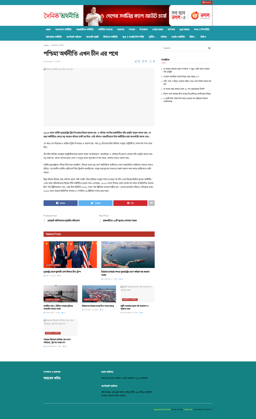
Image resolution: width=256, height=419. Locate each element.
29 (60, 276)
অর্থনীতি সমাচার (105, 29)
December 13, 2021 (52, 61)
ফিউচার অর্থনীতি (110, 36)
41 (142, 313)
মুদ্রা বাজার (184, 29)
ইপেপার (208, 3)
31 (64, 313)
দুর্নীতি (151, 36)
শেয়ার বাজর (157, 29)
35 (122, 279)
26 (65, 346)
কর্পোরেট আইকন (74, 36)
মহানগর (120, 29)
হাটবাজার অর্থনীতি (54, 36)
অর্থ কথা (171, 29)
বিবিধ (192, 36)
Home (46, 45)
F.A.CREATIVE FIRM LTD (202, 410)
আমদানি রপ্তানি (92, 36)
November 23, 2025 (130, 313)
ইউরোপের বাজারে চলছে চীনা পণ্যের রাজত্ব (98, 306)
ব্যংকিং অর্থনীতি (178, 36)
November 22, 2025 (53, 346)
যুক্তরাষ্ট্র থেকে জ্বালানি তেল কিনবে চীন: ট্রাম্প (62, 271)
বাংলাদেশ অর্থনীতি (63, 29)
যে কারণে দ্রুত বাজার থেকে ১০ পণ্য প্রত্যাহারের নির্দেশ (184, 89)
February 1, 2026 (110, 279)
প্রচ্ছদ (48, 29)
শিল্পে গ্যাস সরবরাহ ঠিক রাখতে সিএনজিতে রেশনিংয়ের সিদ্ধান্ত (187, 94)
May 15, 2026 (50, 276)
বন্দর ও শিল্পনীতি (201, 29)
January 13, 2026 (90, 310)
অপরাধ (132, 29)
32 (102, 310)
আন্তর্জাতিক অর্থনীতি (84, 29)
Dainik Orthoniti (177, 410)
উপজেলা (144, 29)
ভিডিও (203, 36)
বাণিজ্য (164, 36)
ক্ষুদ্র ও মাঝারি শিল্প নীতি (133, 36)
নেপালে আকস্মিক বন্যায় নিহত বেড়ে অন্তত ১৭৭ (181, 76)
